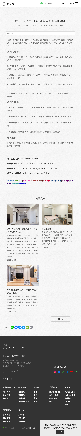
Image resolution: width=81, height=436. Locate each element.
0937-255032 (15, 360)
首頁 (18, 25)
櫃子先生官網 (13, 158)
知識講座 (25, 25)
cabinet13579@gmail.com (20, 366)
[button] (63, 3)
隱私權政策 (73, 428)
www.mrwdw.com (29, 158)
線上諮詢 (48, 3)
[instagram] (55, 372)
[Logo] (9, 3)
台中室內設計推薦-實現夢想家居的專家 (51, 25)
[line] (76, 372)
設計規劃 (33, 25)
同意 (60, 432)
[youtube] (72, 372)
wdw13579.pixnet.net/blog (36, 173)
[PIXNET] (67, 372)
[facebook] (59, 372)
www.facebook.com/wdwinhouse (37, 163)
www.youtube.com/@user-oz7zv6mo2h (38, 168)
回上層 (60, 319)
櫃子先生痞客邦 (14, 173)
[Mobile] (63, 372)
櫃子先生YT (12, 168)
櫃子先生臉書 (13, 163)
